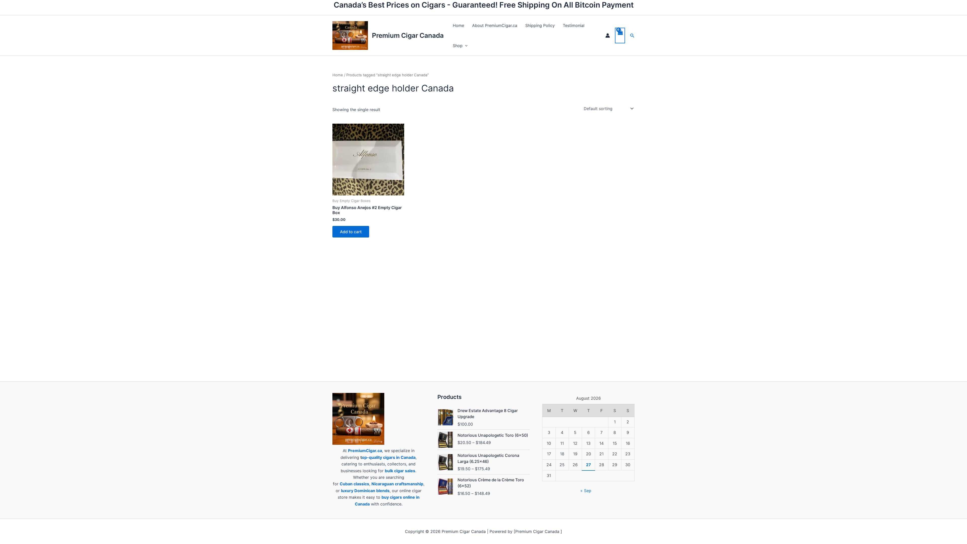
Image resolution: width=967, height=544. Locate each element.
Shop (458, 45)
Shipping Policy (540, 25)
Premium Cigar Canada (408, 35)
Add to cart (351, 231)
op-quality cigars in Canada (389, 457)
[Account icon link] (607, 35)
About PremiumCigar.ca (494, 25)
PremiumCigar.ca (365, 450)
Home (458, 25)
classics (361, 483)
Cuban (346, 483)
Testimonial (573, 25)
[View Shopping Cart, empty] (620, 35)
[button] (465, 46)
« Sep (585, 490)
